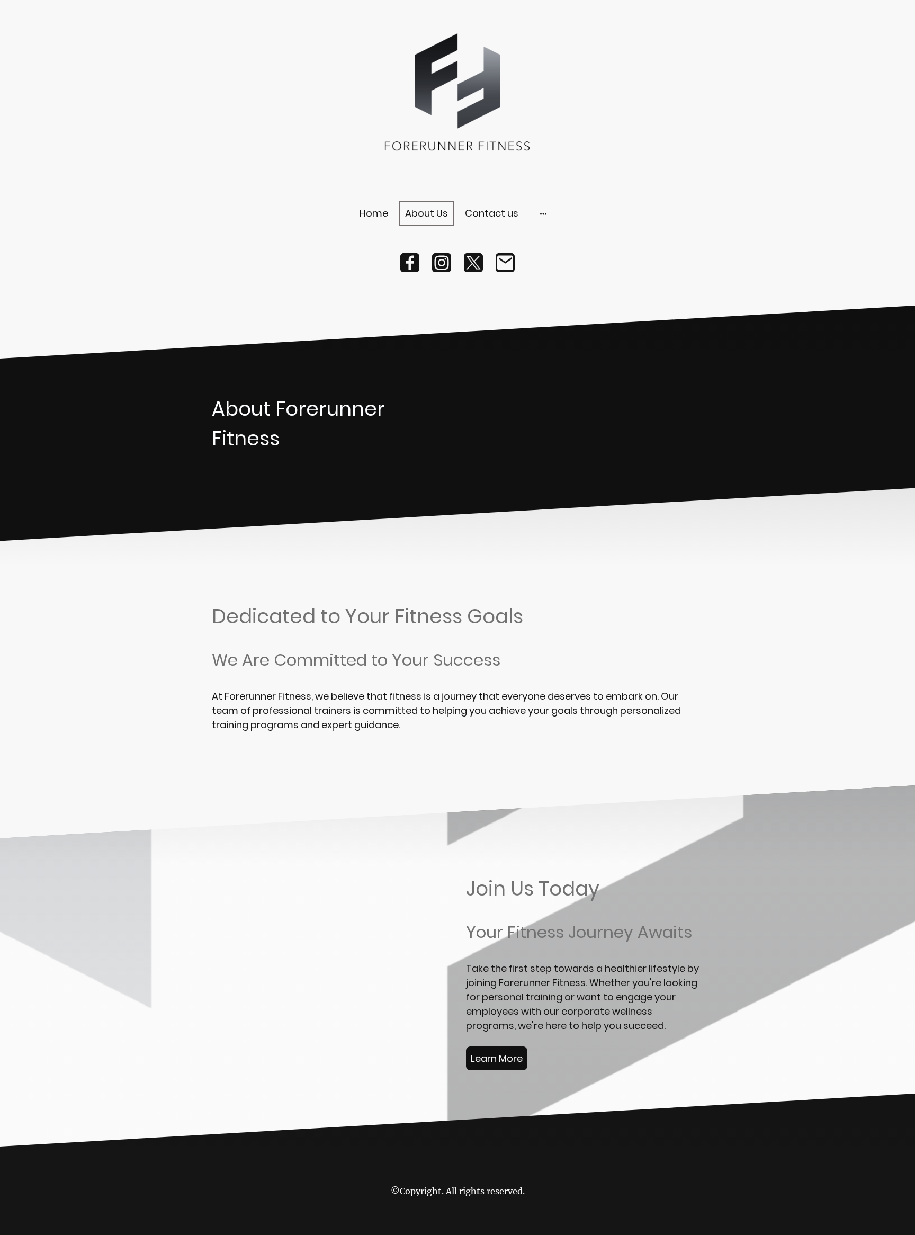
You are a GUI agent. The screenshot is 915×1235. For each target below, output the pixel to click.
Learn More (497, 1058)
